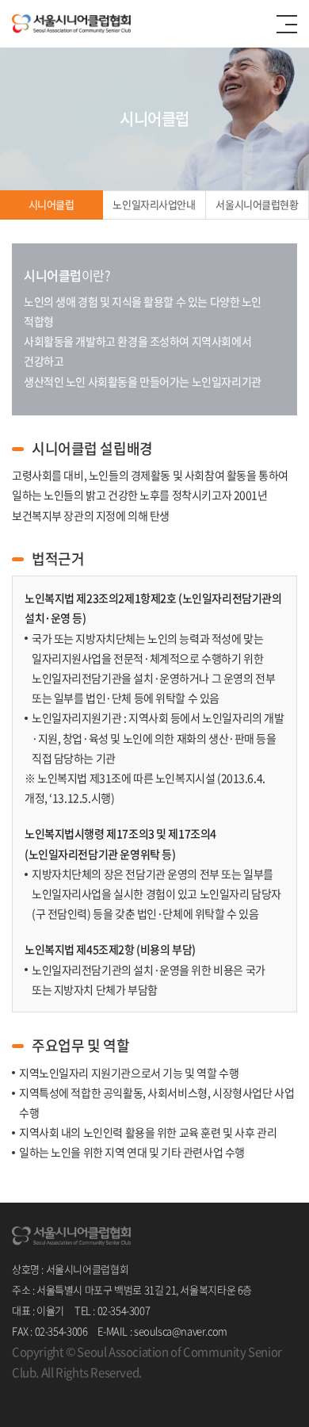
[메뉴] (287, 24)
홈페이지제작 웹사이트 (59, 1392)
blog (115, 1392)
